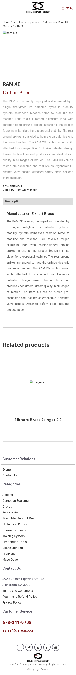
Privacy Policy (11, 602)
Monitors (50, 22)
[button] (71, 8)
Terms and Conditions (17, 590)
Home (6, 22)
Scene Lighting (12, 548)
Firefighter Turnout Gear (19, 518)
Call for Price (16, 92)
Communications (14, 530)
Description (13, 201)
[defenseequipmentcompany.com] (38, 657)
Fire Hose (18, 22)
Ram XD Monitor (26, 190)
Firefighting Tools (14, 542)
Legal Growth (41, 669)
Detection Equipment (16, 500)
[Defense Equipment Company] (38, 7)
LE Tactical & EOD (14, 524)
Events (7, 469)
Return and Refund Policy (19, 596)
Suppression (34, 22)
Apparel (7, 495)
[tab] (38, 201)
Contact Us (10, 475)
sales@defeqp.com (19, 630)
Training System (13, 536)
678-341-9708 (17, 622)
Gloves (7, 506)
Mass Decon (11, 559)
